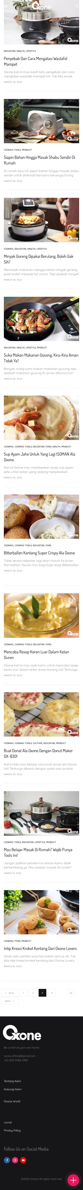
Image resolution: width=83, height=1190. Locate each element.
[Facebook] (7, 1160)
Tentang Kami (12, 1081)
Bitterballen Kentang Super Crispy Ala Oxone (39, 552)
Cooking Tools (12, 149)
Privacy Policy (12, 1130)
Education (9, 51)
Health (21, 51)
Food (48, 446)
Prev (11, 992)
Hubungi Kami (12, 1089)
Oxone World (12, 1101)
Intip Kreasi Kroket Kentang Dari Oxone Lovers (40, 948)
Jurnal (8, 1122)
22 (70, 992)
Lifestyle (31, 51)
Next (7, 1000)
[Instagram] (15, 1160)
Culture (37, 743)
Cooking (9, 248)
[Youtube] (23, 1160)
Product (27, 149)
